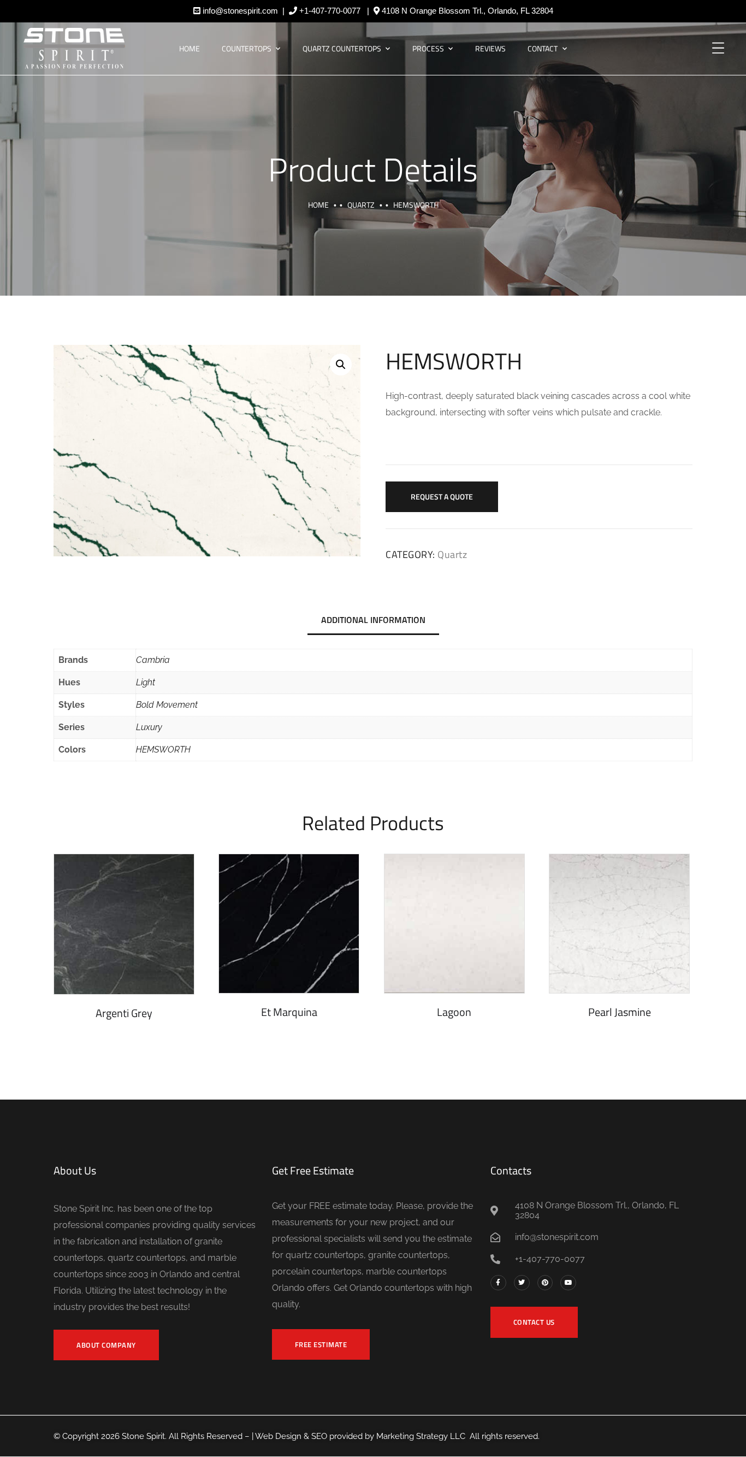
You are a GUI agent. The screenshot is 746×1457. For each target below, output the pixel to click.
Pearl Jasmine (619, 1011)
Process (428, 48)
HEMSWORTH (163, 749)
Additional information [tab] (373, 619)
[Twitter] (522, 1283)
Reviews (490, 48)
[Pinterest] (545, 1283)
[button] (341, 364)
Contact (543, 48)
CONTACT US (534, 1322)
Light (145, 682)
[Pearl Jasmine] (619, 924)
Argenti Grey (124, 1012)
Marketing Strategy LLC (420, 1436)
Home (189, 48)
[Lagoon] (454, 924)
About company (106, 1345)
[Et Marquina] (288, 924)
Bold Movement (167, 705)
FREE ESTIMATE (321, 1344)
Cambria (153, 660)
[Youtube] (568, 1283)
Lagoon (454, 1011)
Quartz (361, 204)
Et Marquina (289, 1011)
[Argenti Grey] (124, 924)
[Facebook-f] (498, 1283)
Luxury (149, 727)
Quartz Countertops (342, 48)
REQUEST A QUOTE (442, 496)
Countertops (246, 48)
